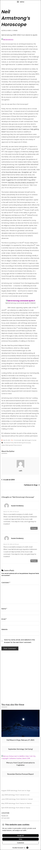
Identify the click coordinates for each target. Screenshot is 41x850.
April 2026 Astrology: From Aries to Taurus (15, 808)
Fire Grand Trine (8, 443)
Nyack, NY (4, 816)
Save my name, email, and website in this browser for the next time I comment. (19, 641)
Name (4, 609)
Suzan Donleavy (17, 506)
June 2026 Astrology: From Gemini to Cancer (17, 799)
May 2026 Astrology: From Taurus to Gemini (16, 803)
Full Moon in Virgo (31, 485)
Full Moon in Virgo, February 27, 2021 (20, 740)
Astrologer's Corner (30, 440)
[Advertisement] (20, 675)
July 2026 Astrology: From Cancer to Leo (15, 795)
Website (4, 629)
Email (4, 619)
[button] (20, 2)
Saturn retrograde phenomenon (12, 445)
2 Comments (17, 440)
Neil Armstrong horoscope (22, 443)
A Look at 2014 (9, 480)
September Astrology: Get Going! (20, 749)
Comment (5, 583)
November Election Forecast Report (20, 774)
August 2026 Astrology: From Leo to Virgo (15, 791)
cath (20, 471)
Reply (35, 528)
